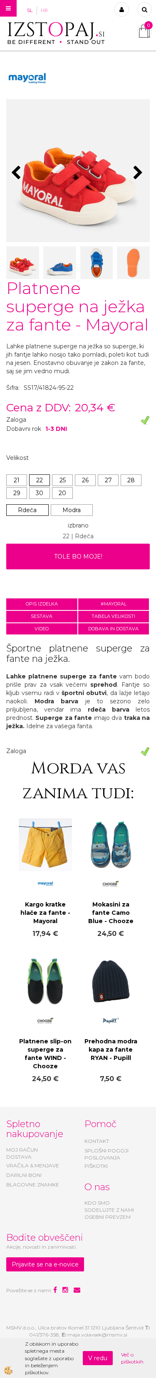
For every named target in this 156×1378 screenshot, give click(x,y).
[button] (139, 173)
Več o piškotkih (132, 1358)
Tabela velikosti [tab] (113, 616)
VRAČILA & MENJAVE (32, 1165)
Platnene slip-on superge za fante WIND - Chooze (45, 1054)
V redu (97, 1358)
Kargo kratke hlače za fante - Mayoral (45, 913)
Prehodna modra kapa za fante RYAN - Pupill (110, 1050)
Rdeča (27, 510)
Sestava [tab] (41, 616)
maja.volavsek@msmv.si (97, 1335)
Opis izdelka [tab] (42, 604)
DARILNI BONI (24, 1175)
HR (44, 10)
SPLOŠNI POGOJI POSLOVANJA (106, 1154)
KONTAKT (96, 1141)
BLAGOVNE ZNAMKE (32, 1184)
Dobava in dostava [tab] (113, 629)
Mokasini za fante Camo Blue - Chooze (111, 913)
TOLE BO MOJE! (78, 556)
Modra (71, 510)
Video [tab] (42, 629)
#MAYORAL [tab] (113, 604)
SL (29, 10)
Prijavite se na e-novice (45, 1264)
